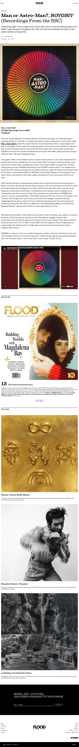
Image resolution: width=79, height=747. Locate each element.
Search (76, 728)
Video (2, 728)
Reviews (4, 11)
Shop (76, 724)
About (76, 726)
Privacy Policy (73, 730)
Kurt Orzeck (8, 36)
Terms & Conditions (72, 732)
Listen (3, 732)
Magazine (39, 297)
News (2, 724)
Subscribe (59, 704)
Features (3, 726)
